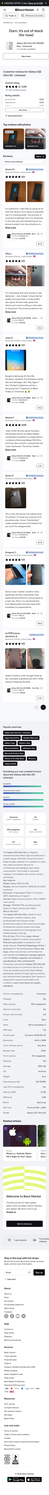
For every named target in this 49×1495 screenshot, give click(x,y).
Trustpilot (8, 1312)
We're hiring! (9, 1308)
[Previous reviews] (36, 707)
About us (8, 1294)
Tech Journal (9, 1404)
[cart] (43, 9)
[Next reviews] (43, 707)
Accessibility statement (14, 1304)
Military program (11, 1370)
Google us (11, 1212)
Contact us (8, 1329)
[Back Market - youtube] (18, 1316)
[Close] (46, 3)
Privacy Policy (9, 1445)
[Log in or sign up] (37, 9)
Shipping (8, 1336)
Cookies (7, 1438)
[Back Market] (24, 10)
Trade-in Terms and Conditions (17, 1434)
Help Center (9, 1333)
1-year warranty (10, 1356)
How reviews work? (15, 116)
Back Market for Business (14, 1381)
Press (6, 1297)
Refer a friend (9, 1352)
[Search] (23, 15)
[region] (24, 139)
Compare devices (11, 1407)
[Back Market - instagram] (6, 1316)
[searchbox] (35, 15)
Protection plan (10, 1360)
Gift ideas (8, 1415)
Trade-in (7, 1363)
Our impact (9, 1301)
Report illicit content (12, 1449)
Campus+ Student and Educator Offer (19, 1367)
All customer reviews (12, 1411)
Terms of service (11, 1431)
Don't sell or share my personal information (21, 1442)
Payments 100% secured (14, 1385)
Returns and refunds (12, 1340)
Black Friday (9, 1418)
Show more (10, 227)
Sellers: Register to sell (13, 1374)
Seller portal (9, 1378)
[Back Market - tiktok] (12, 1316)
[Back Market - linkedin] (23, 1316)
